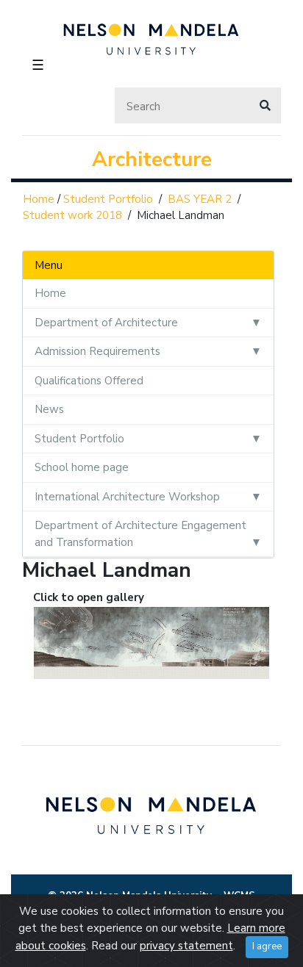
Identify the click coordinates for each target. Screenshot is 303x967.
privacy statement (186, 945)
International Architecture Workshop (127, 496)
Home (38, 199)
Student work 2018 (72, 215)
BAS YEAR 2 (200, 199)
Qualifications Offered (89, 380)
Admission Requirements (97, 351)
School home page (82, 467)
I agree (267, 946)
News (49, 409)
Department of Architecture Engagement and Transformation (140, 534)
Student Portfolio (108, 199)
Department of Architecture (106, 322)
